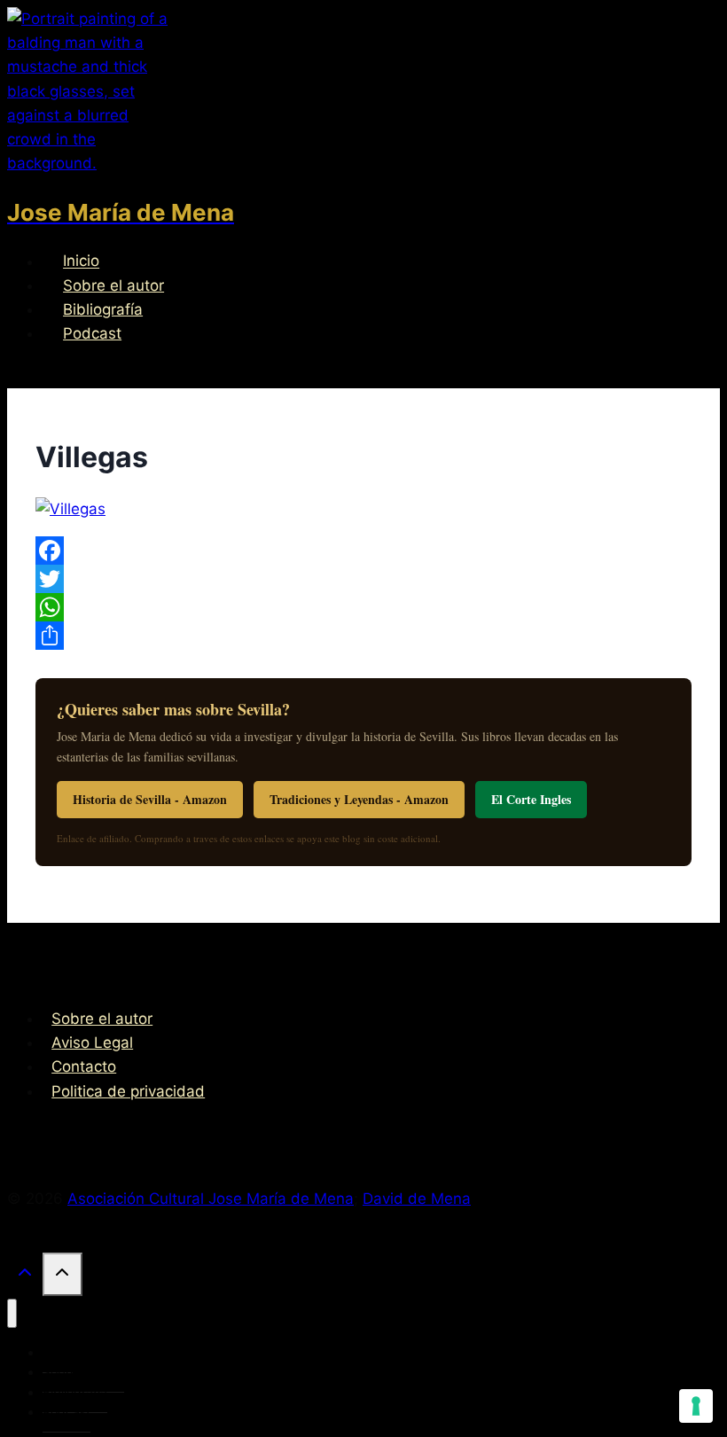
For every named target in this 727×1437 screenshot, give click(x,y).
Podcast (92, 333)
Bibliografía (103, 309)
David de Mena (417, 1198)
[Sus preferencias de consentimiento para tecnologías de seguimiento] (696, 1406)
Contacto (83, 1066)
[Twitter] (363, 579)
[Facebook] (363, 550)
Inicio (81, 261)
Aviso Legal (92, 1042)
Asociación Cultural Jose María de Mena (210, 1198)
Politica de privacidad (128, 1091)
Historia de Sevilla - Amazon (150, 799)
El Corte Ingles (531, 799)
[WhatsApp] (363, 607)
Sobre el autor (113, 285)
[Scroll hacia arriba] (25, 1276)
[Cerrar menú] (12, 1313)
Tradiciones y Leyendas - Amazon (359, 799)
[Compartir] (363, 635)
